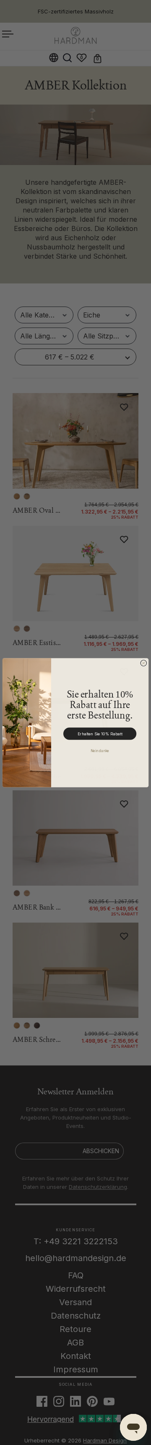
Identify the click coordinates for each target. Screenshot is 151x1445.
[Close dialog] (144, 663)
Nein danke (100, 750)
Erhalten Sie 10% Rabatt (100, 733)
